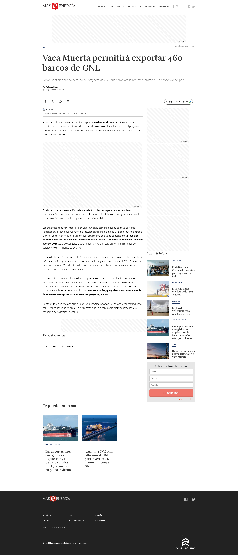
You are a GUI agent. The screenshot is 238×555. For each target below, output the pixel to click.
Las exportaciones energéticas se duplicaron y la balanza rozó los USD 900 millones (182, 332)
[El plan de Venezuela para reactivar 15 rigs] (158, 308)
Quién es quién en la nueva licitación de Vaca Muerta (183, 353)
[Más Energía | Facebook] (189, 6)
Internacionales (147, 7)
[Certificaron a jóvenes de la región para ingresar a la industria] (158, 268)
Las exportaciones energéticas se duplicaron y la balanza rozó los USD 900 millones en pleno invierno (58, 461)
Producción (176, 301)
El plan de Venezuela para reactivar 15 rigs (181, 310)
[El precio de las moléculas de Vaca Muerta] (158, 289)
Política (132, 7)
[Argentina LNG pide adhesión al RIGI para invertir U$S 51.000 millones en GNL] (99, 428)
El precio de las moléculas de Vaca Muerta (182, 291)
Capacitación (176, 260)
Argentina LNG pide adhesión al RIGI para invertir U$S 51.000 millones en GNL (99, 459)
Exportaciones (177, 282)
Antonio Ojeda (52, 87)
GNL (44, 47)
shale (174, 344)
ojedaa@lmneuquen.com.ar (53, 89)
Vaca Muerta (67, 346)
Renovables (164, 7)
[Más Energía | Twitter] (193, 6)
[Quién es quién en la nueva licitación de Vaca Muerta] (158, 351)
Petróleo (102, 7)
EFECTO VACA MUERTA (179, 320)
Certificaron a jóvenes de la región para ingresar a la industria (183, 272)
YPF (55, 346)
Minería (120, 7)
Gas (111, 7)
